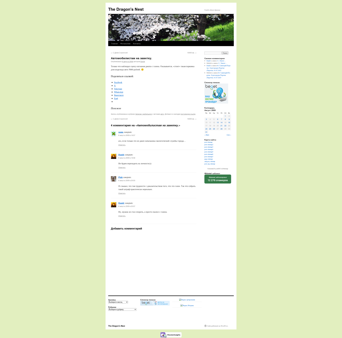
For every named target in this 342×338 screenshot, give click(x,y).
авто (162, 114)
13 (218, 122)
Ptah (120, 177)
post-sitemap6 (208, 154)
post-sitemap (208, 142)
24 (206, 129)
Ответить (121, 145)
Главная (114, 43)
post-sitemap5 (208, 152)
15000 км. (191, 52)
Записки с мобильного (143, 114)
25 (210, 129)
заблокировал (218, 180)
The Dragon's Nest (126, 9)
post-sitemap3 (208, 147)
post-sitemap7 (208, 156)
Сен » (229, 135)
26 (214, 129)
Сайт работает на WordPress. (217, 326)
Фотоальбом (125, 43)
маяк (120, 132)
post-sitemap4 (208, 149)
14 (221, 122)
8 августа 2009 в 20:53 (126, 180)
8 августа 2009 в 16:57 (126, 135)
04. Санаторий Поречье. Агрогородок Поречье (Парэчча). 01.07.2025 (219, 67)
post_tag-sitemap (209, 164)
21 (221, 125)
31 (206, 132)
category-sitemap (209, 161)
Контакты (137, 43)
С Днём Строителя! (119, 52)
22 (225, 125)
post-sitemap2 (208, 144)
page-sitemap (208, 159)
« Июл (206, 135)
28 (221, 129)
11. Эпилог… (221, 61)
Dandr (142, 61)
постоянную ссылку (188, 114)
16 (229, 122)
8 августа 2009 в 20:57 (126, 206)
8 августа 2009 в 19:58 (126, 158)
